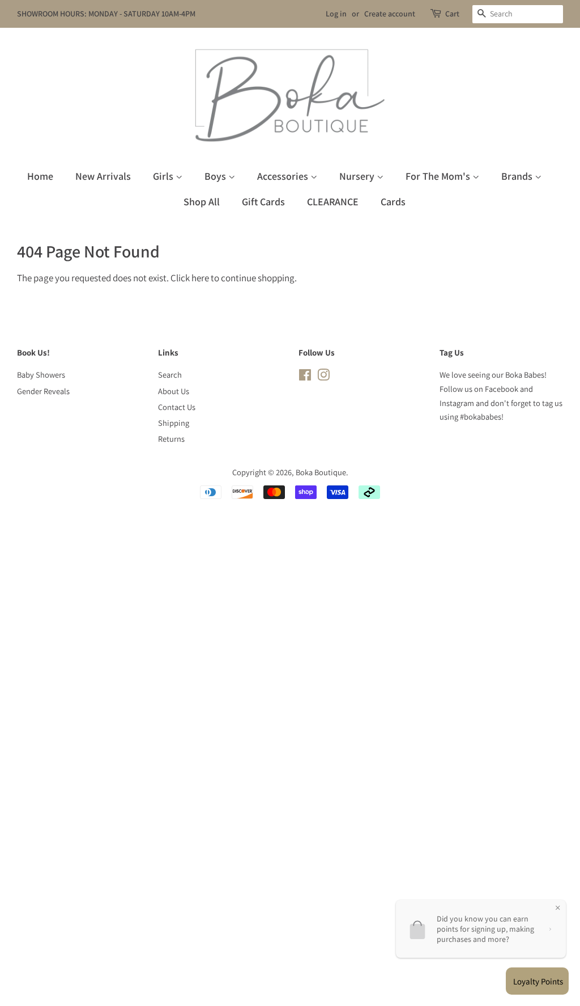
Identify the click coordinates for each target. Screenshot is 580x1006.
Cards (393, 201)
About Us (173, 391)
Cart (452, 14)
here (200, 278)
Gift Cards (263, 201)
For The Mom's (439, 176)
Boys (216, 176)
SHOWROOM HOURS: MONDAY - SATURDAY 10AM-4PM (106, 14)
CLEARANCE (333, 201)
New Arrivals (103, 176)
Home (40, 176)
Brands (518, 176)
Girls (164, 176)
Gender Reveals (43, 391)
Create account (389, 14)
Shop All (202, 201)
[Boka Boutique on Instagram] (323, 376)
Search (170, 374)
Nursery (358, 176)
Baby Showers (41, 374)
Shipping (173, 422)
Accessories (283, 176)
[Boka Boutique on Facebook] (305, 376)
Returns (171, 438)
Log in (336, 14)
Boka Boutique (321, 472)
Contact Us (176, 406)
